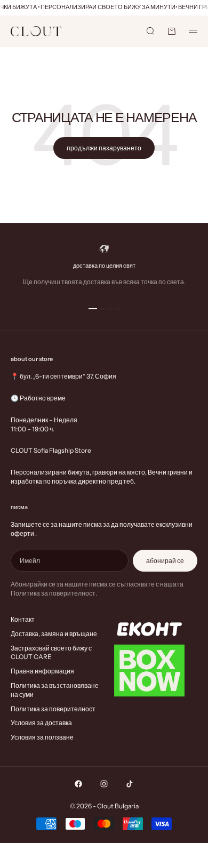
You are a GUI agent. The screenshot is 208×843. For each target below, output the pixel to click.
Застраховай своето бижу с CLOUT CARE (51, 652)
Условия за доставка (41, 723)
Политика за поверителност (53, 709)
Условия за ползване (42, 737)
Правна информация (42, 671)
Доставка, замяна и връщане (54, 634)
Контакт (23, 619)
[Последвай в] (78, 784)
